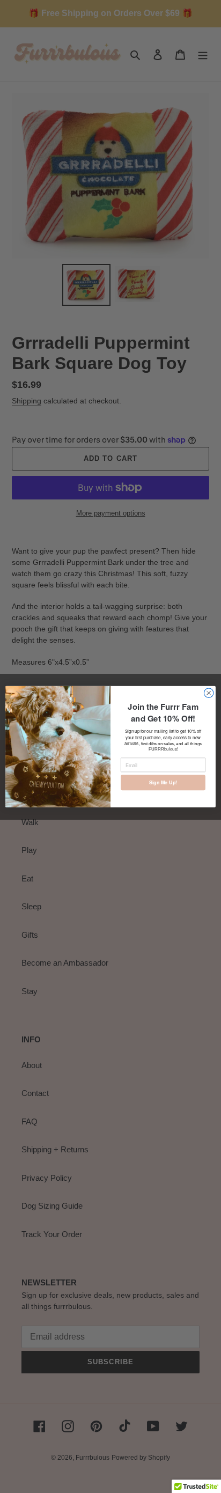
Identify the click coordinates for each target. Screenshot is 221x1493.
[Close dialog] (208, 693)
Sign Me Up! (163, 782)
